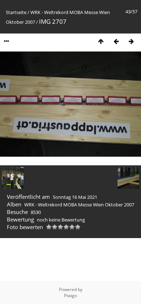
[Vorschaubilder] (100, 41)
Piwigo (70, 295)
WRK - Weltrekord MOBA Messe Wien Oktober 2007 (79, 204)
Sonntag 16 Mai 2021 (75, 197)
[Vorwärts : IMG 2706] (131, 41)
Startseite (16, 12)
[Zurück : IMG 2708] (116, 41)
